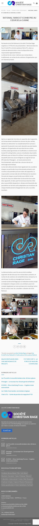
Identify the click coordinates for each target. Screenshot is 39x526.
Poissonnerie (28, 482)
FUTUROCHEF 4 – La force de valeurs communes (31, 361)
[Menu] (2, 3)
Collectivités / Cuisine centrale (9, 479)
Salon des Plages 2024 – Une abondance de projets (10, 361)
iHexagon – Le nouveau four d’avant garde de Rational (17, 381)
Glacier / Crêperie (13, 482)
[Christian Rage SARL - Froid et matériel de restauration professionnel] (19, 3)
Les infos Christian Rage (20, 353)
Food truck (4, 482)
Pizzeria (22, 482)
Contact (26, 520)
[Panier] (37, 3)
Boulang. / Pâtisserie (26, 476)
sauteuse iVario (23, 355)
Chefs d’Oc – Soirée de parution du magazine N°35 (17, 394)
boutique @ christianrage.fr (8, 514)
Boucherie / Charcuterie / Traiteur (10, 476)
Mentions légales (8, 519)
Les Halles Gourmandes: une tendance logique (15, 391)
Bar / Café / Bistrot (22, 473)
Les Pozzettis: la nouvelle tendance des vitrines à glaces (18, 378)
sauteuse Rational (32, 355)
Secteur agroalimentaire (8, 485)
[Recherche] (34, 3)
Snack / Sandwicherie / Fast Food (24, 485)
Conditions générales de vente (25, 519)
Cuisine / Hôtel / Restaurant (26, 479)
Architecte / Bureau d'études (9, 473)
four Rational (10, 355)
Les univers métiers (16, 520)
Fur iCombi (16, 355)
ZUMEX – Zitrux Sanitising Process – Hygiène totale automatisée (17, 386)
